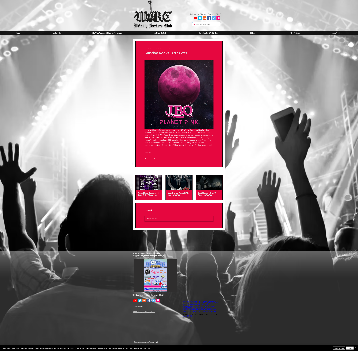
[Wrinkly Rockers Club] (200, 18)
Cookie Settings (339, 348)
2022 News (148, 152)
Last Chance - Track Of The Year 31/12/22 (178, 194)
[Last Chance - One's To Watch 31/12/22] (209, 182)
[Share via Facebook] (145, 158)
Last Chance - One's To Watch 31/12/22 (207, 194)
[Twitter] (214, 18)
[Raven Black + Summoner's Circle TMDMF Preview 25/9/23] (149, 182)
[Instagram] (218, 18)
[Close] (356, 348)
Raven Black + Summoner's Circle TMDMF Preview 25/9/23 (148, 194)
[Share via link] (154, 158)
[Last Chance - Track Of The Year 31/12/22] (179, 182)
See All (221, 171)
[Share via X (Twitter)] (150, 158)
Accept (350, 348)
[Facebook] (209, 18)
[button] (155, 275)
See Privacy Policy (144, 348)
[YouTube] (195, 18)
